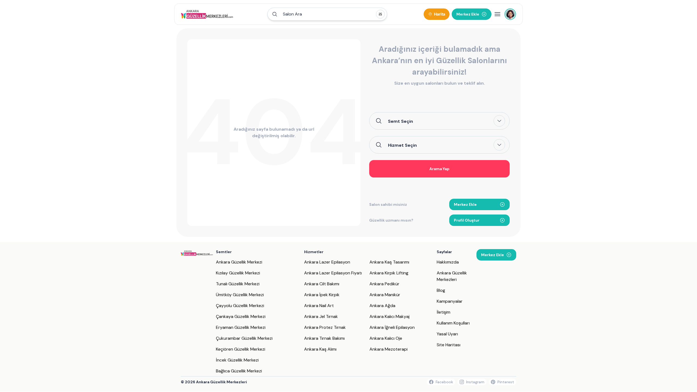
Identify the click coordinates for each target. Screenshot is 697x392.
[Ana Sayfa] (207, 14)
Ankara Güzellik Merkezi (239, 262)
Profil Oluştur (466, 220)
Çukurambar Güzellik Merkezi (244, 338)
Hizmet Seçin (402, 145)
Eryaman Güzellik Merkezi (240, 327)
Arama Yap (439, 168)
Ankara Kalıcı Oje (385, 338)
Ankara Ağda (382, 305)
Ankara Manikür (384, 295)
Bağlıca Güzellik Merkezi (239, 371)
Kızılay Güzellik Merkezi (238, 273)
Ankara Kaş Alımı (320, 349)
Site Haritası (448, 345)
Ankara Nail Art (319, 305)
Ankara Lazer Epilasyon (327, 262)
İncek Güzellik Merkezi (237, 360)
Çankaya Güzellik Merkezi (240, 316)
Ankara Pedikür (384, 284)
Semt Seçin (400, 121)
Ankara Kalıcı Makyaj (389, 316)
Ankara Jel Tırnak (321, 316)
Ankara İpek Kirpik (322, 295)
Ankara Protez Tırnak (325, 327)
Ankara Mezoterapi (388, 349)
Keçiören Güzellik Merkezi (240, 349)
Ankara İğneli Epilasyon (392, 327)
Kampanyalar (450, 301)
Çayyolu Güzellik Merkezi (240, 305)
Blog (441, 290)
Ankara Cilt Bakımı (321, 284)
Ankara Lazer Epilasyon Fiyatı (333, 273)
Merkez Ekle (465, 204)
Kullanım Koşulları (453, 323)
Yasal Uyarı (447, 334)
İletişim (443, 312)
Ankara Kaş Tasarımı (389, 262)
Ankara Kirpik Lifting (388, 273)
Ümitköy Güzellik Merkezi (240, 295)
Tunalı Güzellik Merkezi (237, 284)
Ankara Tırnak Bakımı (324, 338)
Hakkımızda (448, 262)
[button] (327, 14)
